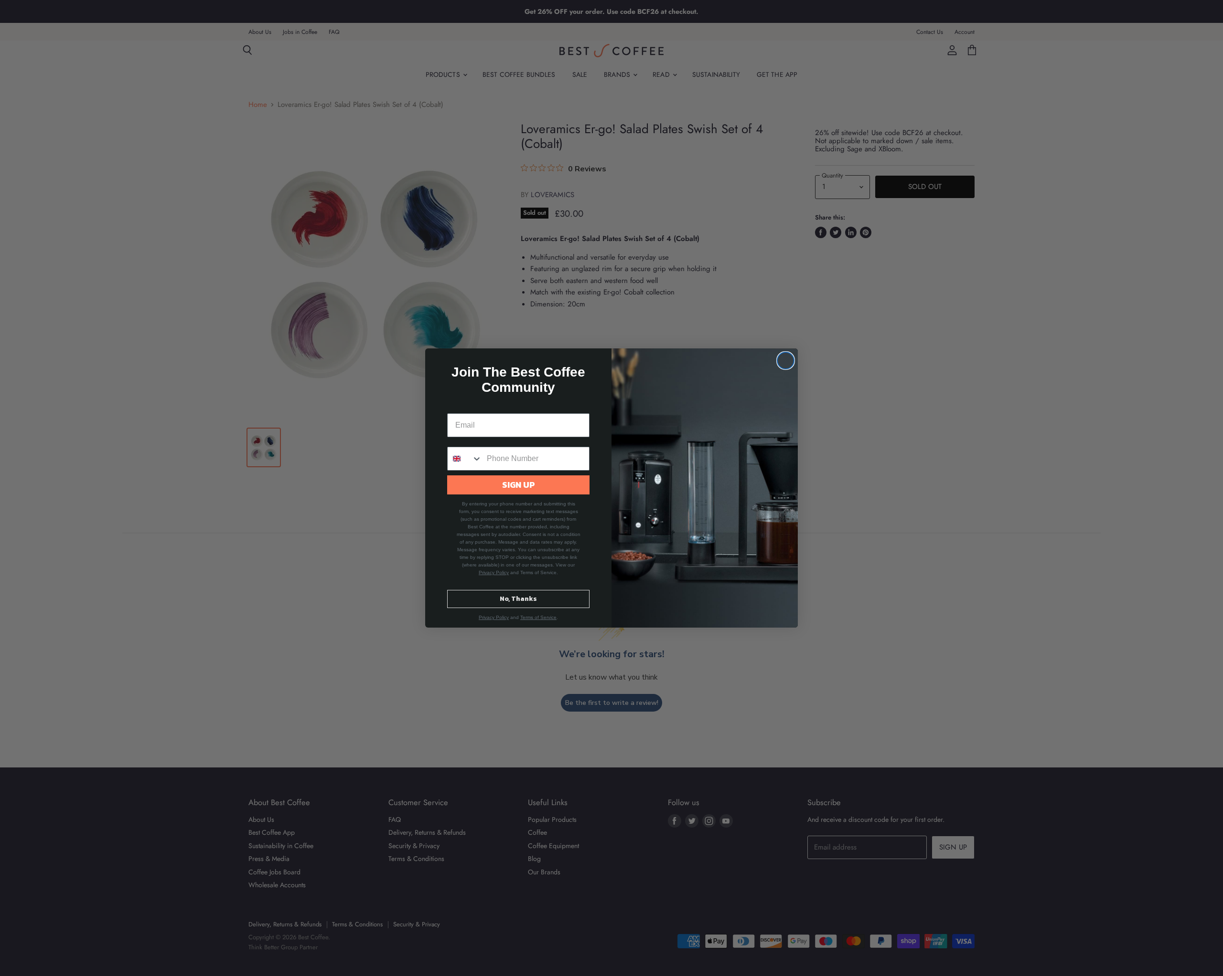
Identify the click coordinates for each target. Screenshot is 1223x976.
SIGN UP (518, 484)
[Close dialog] (785, 360)
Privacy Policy (494, 572)
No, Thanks (518, 599)
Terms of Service (538, 617)
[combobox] (465, 458)
